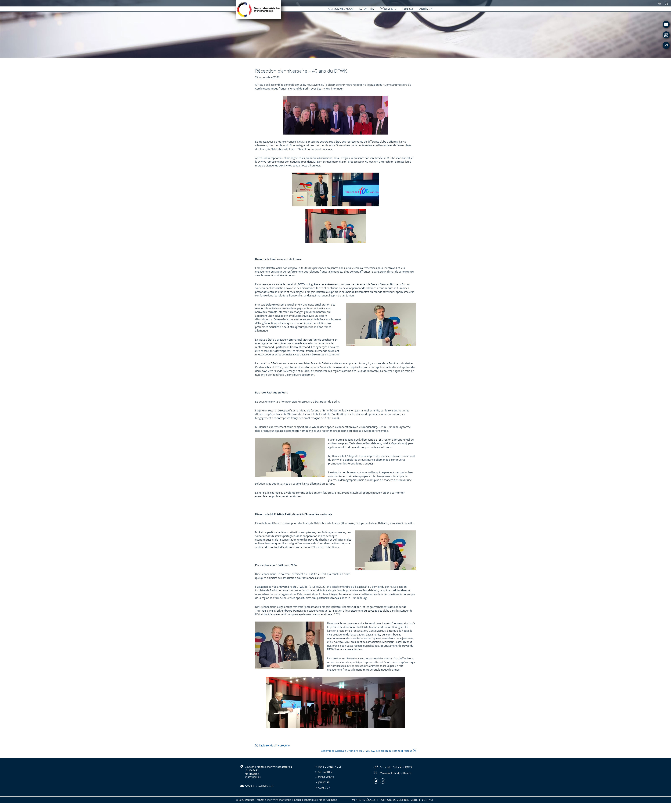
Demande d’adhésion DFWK (396, 767)
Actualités (325, 772)
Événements (326, 777)
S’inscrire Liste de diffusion (396, 773)
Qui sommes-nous (330, 766)
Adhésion (324, 787)
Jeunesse (323, 782)
